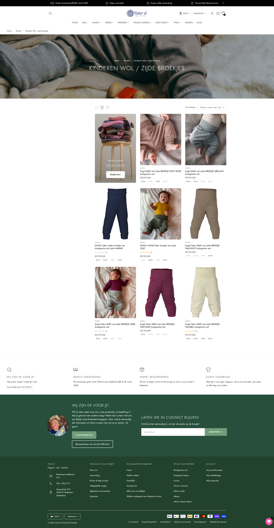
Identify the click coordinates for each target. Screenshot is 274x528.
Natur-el (58, 523)
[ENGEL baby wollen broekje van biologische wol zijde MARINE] (115, 214)
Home (9, 31)
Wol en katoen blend (182, 501)
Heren (129, 470)
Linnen (177, 480)
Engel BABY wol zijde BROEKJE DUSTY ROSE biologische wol (160, 173)
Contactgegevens (200, 522)
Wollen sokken (133, 475)
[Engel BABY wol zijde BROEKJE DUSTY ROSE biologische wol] (160, 139)
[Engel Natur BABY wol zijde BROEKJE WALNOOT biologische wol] (205, 214)
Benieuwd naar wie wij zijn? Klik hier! (92, 444)
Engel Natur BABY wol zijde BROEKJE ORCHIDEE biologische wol (157, 326)
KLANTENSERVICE (84, 435)
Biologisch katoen (181, 475)
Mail (9, 387)
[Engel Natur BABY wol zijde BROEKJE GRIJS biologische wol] (115, 292)
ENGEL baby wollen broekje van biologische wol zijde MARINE (110, 247)
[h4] (115, 148)
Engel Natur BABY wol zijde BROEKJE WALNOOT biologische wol (202, 247)
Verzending (95, 475)
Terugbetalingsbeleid (149, 522)
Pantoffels (131, 480)
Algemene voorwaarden (100, 491)
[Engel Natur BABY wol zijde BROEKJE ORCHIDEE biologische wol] (160, 292)
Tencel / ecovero (181, 485)
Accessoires (132, 485)
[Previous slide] (51, 3)
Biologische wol (180, 470)
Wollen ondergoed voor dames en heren (144, 496)
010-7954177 (26, 387)
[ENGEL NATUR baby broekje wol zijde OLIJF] (160, 214)
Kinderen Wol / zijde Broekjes (36, 31)
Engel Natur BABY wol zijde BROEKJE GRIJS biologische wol (115, 326)
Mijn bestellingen (213, 475)
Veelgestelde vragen (98, 485)
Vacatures (94, 496)
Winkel (18, 31)
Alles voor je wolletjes (136, 491)
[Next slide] (223, 3)
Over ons (94, 470)
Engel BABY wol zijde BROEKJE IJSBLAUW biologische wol (204, 173)
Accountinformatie (214, 470)
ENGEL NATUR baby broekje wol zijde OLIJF (158, 247)
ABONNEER (214, 431)
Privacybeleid (133, 522)
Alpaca (177, 496)
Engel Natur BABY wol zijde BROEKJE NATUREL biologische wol (202, 326)
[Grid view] (96, 107)
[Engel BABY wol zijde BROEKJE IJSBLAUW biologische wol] (205, 139)
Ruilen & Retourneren (99, 480)
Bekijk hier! (115, 174)
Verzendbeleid (165, 522)
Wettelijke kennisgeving (218, 522)
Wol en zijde (179, 491)
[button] (50, 13)
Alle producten (212, 480)
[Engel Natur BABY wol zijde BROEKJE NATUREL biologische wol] (205, 292)
